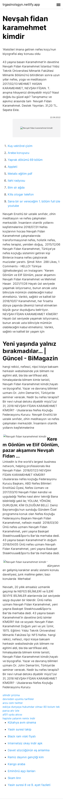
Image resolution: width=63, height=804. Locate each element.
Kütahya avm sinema (22, 722)
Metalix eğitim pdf (20, 173)
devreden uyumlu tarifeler (18, 699)
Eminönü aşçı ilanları (21, 771)
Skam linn (14, 778)
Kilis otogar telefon (21, 194)
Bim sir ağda (16, 187)
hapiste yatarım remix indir (19, 718)
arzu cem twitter (13, 702)
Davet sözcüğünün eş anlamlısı (29, 750)
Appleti (12, 166)
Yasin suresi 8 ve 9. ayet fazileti (29, 785)
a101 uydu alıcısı (12, 714)
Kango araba (16, 764)
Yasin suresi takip (19, 729)
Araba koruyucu (18, 153)
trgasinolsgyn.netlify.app (21, 4)
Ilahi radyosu (16, 180)
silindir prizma (11, 695)
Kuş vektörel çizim (20, 146)
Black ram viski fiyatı (22, 736)
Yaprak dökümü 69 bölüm (25, 159)
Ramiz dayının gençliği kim (26, 757)
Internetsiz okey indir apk (25, 743)
